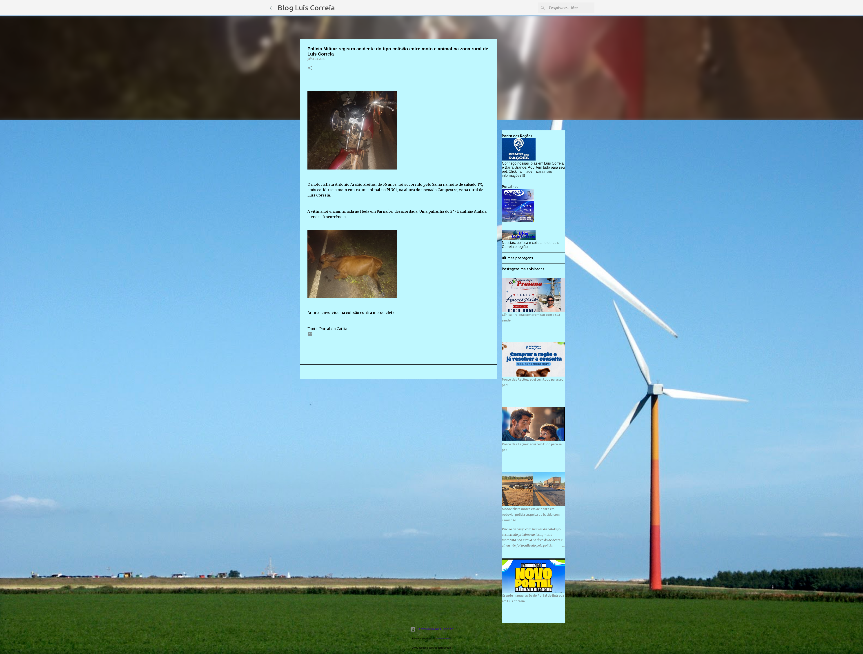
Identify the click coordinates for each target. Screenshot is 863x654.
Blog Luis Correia (306, 8)
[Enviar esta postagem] (310, 335)
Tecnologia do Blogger (434, 629)
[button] (310, 68)
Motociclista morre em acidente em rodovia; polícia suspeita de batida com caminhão (531, 514)
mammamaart (443, 638)
